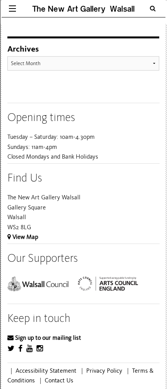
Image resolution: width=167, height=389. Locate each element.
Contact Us (59, 380)
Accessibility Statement (46, 370)
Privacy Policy (104, 370)
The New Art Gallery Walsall (83, 9)
